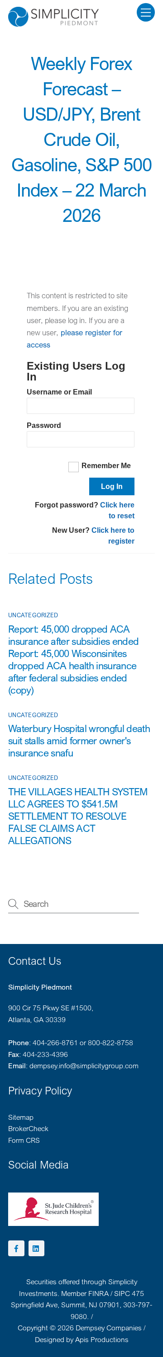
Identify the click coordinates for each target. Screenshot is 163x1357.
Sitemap (21, 1117)
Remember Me (106, 466)
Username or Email (59, 392)
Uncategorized (33, 615)
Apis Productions (102, 1339)
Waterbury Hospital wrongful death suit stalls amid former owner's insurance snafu (79, 740)
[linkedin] (37, 1247)
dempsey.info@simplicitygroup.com (84, 1065)
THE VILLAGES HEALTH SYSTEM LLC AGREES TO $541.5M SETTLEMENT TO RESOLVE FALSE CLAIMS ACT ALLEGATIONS (78, 815)
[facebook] (16, 1247)
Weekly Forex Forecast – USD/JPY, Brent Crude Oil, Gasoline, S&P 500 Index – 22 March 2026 (81, 139)
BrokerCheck (28, 1128)
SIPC (122, 1293)
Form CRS (24, 1140)
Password (44, 425)
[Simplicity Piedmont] (53, 22)
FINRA (98, 1293)
